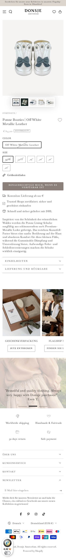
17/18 (20, 159)
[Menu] (4, 12)
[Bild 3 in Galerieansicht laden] (33, 102)
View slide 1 (23, 404)
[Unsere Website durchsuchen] (10, 12)
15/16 (8, 159)
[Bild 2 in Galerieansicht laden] (24, 102)
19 (31, 159)
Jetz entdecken (21, 348)
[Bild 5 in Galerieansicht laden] (50, 102)
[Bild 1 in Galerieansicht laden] (16, 102)
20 (40, 159)
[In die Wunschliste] (59, 120)
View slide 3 (43, 404)
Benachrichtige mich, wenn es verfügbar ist (33, 186)
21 (50, 159)
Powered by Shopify (33, 551)
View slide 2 (33, 404)
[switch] (7, 553)
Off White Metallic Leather (22, 144)
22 (6, 167)
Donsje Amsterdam (26, 546)
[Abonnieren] (61, 490)
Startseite (9, 113)
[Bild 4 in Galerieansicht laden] (41, 102)
